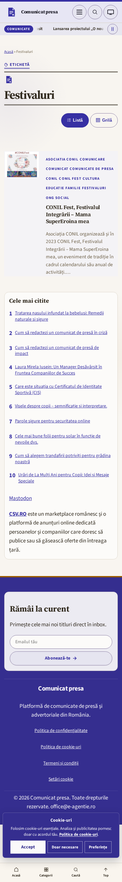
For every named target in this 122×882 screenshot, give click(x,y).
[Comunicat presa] (11, 12)
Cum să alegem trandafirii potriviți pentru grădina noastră (63, 459)
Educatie (55, 188)
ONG (50, 198)
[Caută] (95, 12)
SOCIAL (62, 198)
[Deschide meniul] (79, 12)
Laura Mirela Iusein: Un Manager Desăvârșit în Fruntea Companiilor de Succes (58, 370)
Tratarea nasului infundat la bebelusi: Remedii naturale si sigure (59, 316)
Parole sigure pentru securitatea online (52, 421)
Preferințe (98, 847)
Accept (28, 847)
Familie (73, 188)
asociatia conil (62, 159)
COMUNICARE (92, 159)
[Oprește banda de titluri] (112, 29)
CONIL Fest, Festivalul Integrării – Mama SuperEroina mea (73, 214)
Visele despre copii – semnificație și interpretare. (61, 406)
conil (52, 178)
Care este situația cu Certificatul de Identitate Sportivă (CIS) (58, 390)
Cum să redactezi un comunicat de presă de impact (57, 351)
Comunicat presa (39, 11)
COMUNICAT (57, 169)
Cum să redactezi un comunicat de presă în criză (61, 333)
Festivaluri (94, 188)
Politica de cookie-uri (61, 747)
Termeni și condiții (60, 763)
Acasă (8, 51)
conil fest (70, 178)
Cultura (91, 178)
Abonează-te (57, 658)
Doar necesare (65, 847)
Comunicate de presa (92, 169)
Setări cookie (60, 779)
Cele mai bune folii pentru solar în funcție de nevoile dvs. (58, 439)
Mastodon (20, 498)
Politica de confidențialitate (61, 730)
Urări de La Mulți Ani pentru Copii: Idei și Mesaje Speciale (63, 478)
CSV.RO (18, 514)
